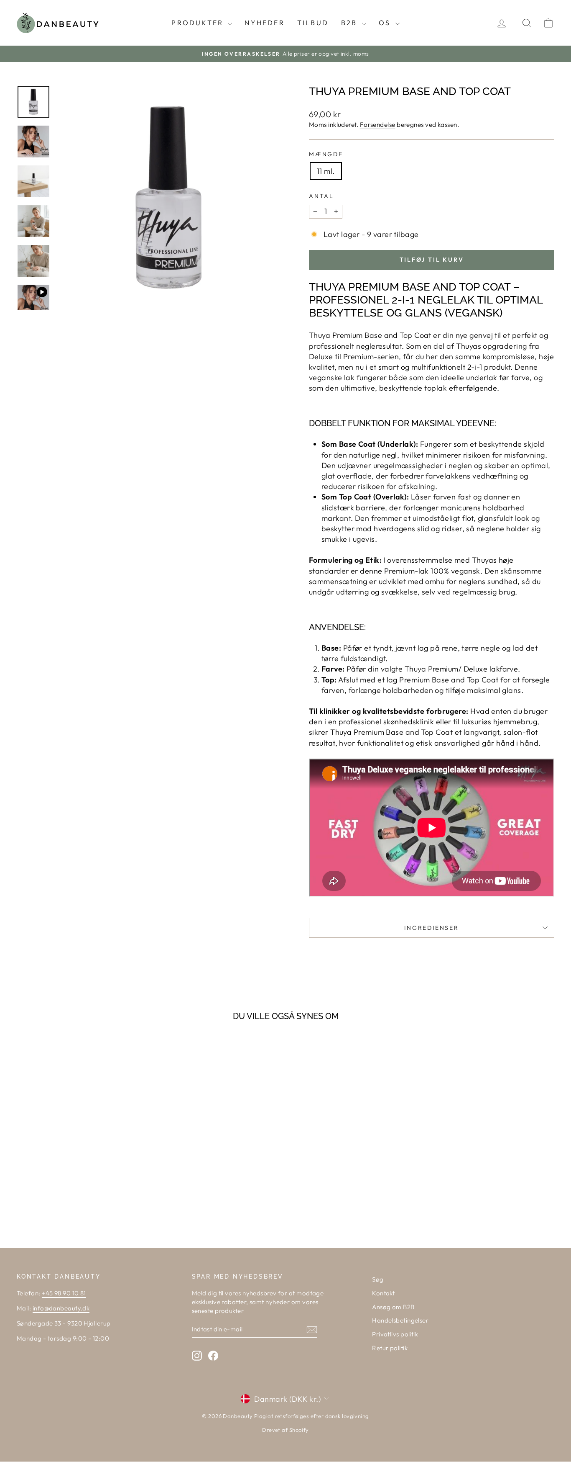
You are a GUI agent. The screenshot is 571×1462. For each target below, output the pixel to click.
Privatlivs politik (395, 1334)
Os (386, 22)
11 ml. (326, 171)
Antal (321, 196)
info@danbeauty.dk (61, 1308)
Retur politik (390, 1348)
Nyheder (264, 22)
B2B (350, 22)
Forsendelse (377, 125)
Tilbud (313, 22)
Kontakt (383, 1293)
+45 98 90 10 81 (64, 1293)
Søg (377, 1279)
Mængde (326, 154)
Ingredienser (431, 928)
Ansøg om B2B (393, 1307)
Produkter (198, 22)
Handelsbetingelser (400, 1320)
